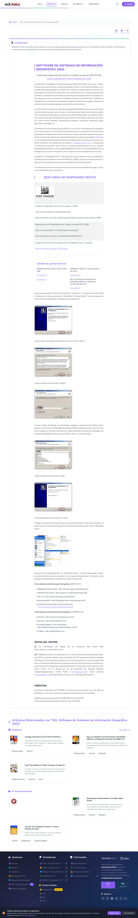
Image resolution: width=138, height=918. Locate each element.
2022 (44, 894)
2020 (44, 900)
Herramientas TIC (18, 876)
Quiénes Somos (80, 863)
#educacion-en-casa (18, 779)
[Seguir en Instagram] (107, 898)
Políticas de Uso (79, 868)
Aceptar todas (114, 913)
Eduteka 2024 (51, 889)
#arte (40, 779)
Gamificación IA (49, 876)
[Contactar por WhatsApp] (125, 898)
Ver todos (123, 730)
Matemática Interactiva (20, 880)
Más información (30, 915)
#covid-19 (32, 779)
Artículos (14, 22)
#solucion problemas (41, 840)
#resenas (92, 753)
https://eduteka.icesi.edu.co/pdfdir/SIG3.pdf (69, 78)
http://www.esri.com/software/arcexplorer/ (56, 607)
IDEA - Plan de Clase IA (52, 863)
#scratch (14, 840)
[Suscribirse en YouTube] (112, 898)
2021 (43, 897)
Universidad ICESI (80, 876)
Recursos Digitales (19, 888)
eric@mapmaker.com (82, 143)
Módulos (14, 868)
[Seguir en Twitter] (121, 898)
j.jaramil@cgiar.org (42, 674)
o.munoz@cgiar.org (78, 672)
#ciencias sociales (17, 751)
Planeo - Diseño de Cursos (53, 872)
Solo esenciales (129, 913)
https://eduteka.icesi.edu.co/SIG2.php (51, 248)
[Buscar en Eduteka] (117, 4)
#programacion (26, 840)
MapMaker (99, 137)
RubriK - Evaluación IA (50, 868)
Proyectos (16, 872)
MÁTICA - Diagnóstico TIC (52, 880)
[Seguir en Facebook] (103, 898)
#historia (29, 751)
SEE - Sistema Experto (21, 884)
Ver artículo (41, 275)
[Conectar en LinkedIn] (116, 898)
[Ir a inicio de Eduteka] (12, 4)
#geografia (102, 753)
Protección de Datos (82, 872)
